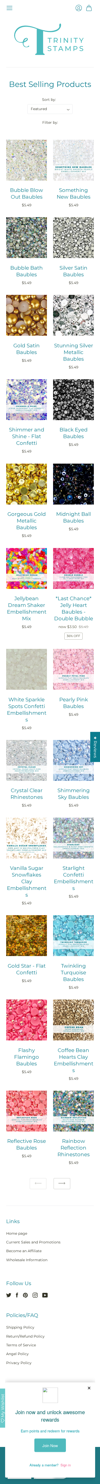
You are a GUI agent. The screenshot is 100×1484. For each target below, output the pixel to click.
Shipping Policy (20, 1327)
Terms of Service (21, 1345)
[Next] (62, 1183)
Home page (16, 1233)
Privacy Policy (19, 1363)
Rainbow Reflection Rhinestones (73, 1148)
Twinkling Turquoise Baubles (73, 972)
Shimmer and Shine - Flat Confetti (26, 436)
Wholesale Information (26, 1260)
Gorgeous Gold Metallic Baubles (26, 521)
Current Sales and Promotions (33, 1242)
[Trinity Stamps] (50, 39)
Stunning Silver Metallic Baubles (73, 352)
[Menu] (9, 8)
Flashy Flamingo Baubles (26, 1057)
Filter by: (50, 122)
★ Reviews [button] (95, 747)
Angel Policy (17, 1354)
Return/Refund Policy (25, 1336)
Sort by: (49, 99)
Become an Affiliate (24, 1251)
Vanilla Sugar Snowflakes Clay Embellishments (26, 881)
